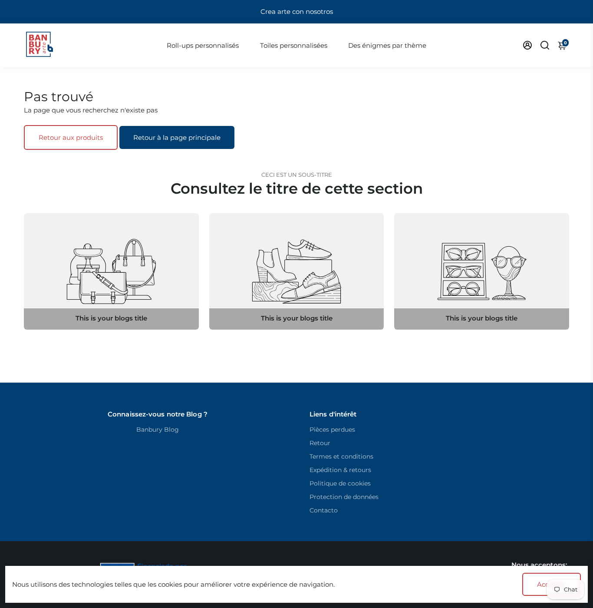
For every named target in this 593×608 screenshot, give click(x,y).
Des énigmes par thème (387, 45)
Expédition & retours (340, 469)
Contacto (324, 510)
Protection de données (344, 496)
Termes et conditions (341, 456)
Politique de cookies (340, 483)
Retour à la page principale (177, 137)
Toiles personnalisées (293, 45)
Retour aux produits (71, 137)
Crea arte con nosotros (296, 11)
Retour (320, 442)
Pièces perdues (332, 429)
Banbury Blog (157, 429)
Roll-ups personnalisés (203, 45)
